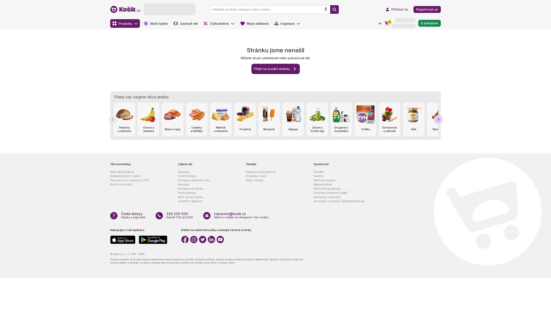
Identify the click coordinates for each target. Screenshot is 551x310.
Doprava (183, 172)
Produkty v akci (256, 176)
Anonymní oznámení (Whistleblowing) (339, 201)
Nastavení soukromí (327, 197)
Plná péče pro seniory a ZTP (129, 180)
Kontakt (318, 172)
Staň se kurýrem (325, 180)
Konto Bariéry (187, 192)
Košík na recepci (121, 184)
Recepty (183, 184)
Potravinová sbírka (190, 188)
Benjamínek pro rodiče (125, 176)
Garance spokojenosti (261, 172)
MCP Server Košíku (190, 197)
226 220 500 (177, 213)
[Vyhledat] (334, 9)
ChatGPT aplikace (190, 201)
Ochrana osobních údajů (330, 192)
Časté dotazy (187, 176)
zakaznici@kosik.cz (230, 213)
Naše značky (254, 180)
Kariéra (318, 176)
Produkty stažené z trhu (194, 180)
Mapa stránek (323, 184)
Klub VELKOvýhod (122, 172)
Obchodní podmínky (327, 188)
